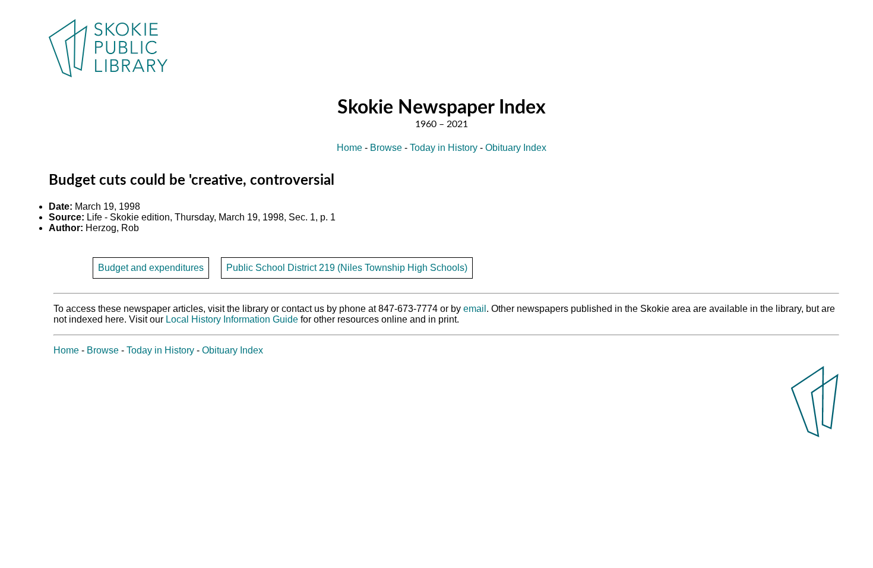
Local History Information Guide (232, 319)
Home (349, 148)
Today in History (443, 148)
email (474, 309)
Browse (386, 148)
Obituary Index (515, 148)
